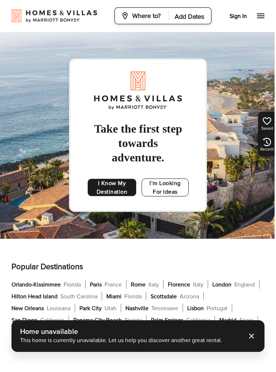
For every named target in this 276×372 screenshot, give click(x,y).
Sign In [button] (238, 16)
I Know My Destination (112, 188)
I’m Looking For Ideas (165, 188)
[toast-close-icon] (251, 336)
